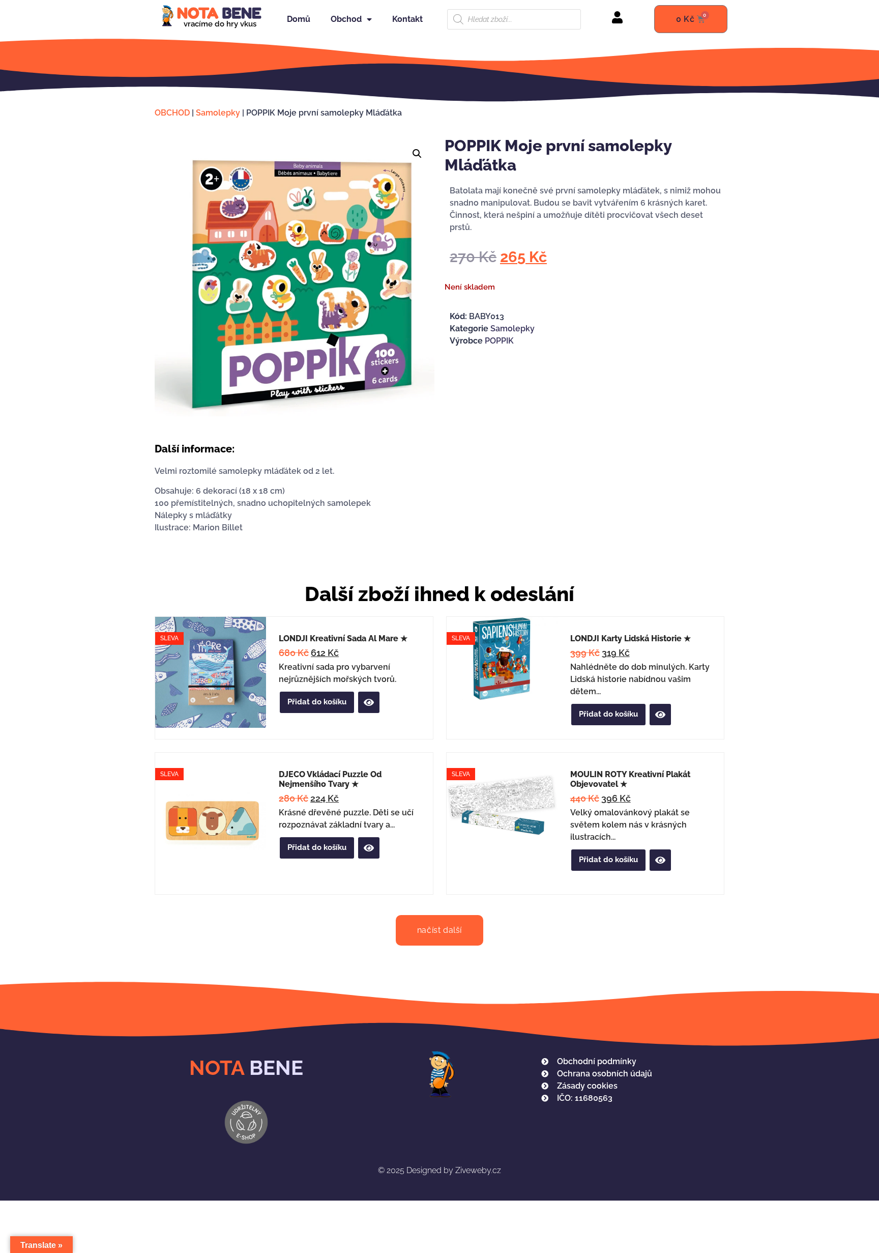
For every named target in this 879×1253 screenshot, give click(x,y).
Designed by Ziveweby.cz (439, 1170)
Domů (298, 19)
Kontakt (407, 19)
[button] (417, 154)
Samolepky (218, 113)
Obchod (346, 19)
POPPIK (499, 341)
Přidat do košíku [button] (316, 701)
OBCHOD (172, 113)
